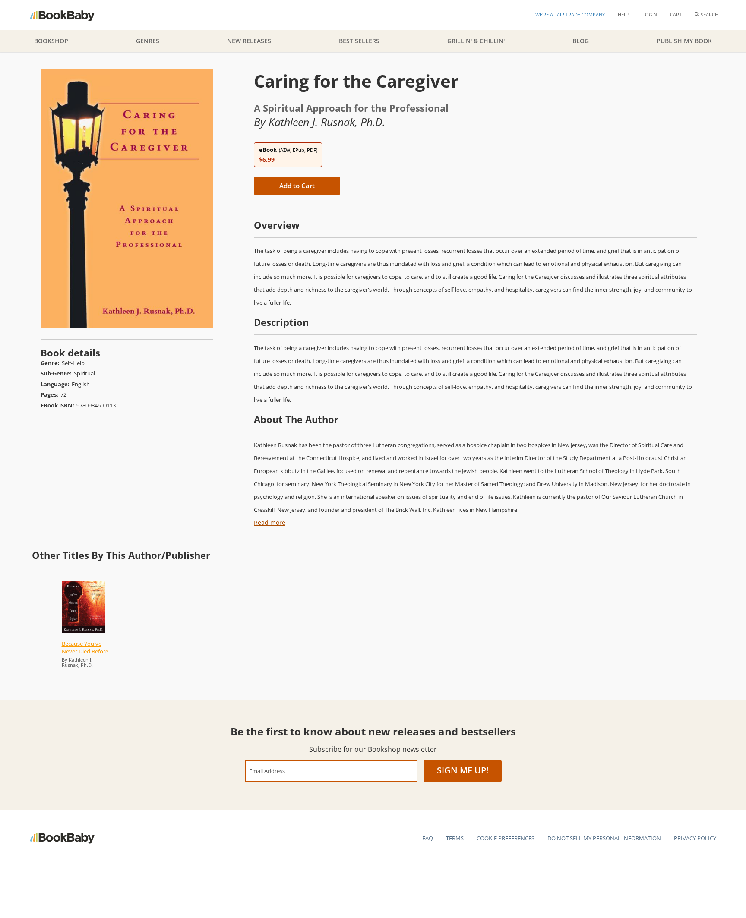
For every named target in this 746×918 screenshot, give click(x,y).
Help (623, 14)
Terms (455, 838)
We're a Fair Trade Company (570, 14)
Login (649, 14)
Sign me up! (463, 770)
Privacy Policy (695, 838)
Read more (269, 522)
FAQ (427, 838)
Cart (676, 14)
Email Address (267, 770)
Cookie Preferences (505, 838)
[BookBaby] (70, 15)
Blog (580, 41)
